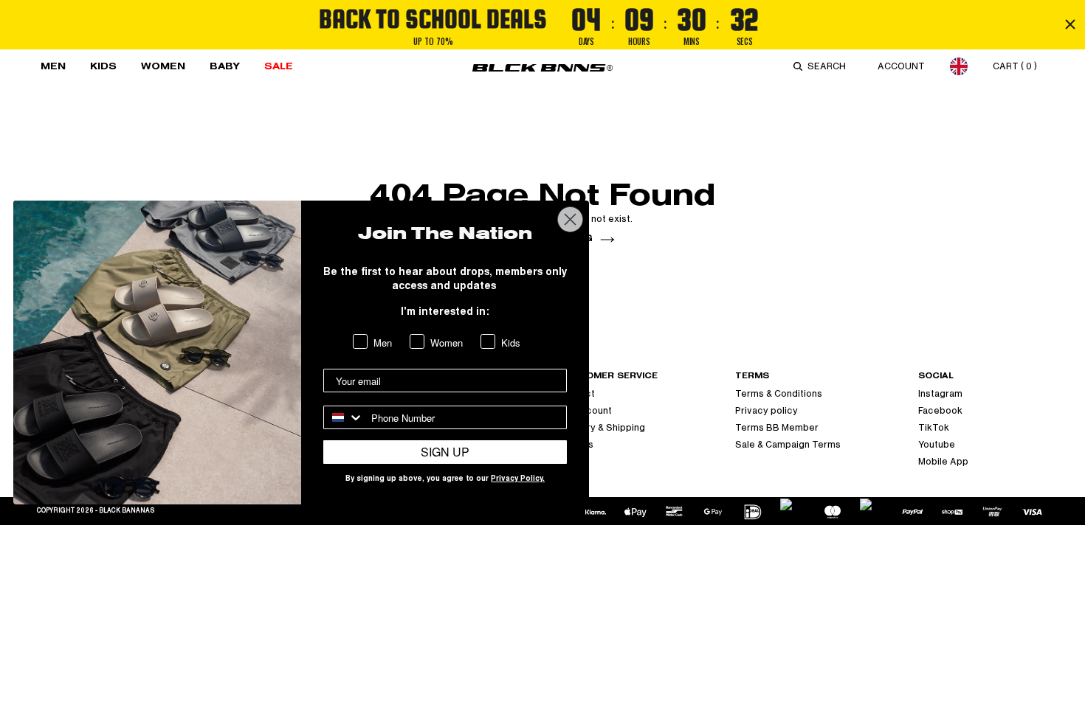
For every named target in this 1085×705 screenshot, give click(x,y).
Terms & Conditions (778, 394)
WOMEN (163, 66)
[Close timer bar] (1070, 24)
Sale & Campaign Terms (788, 445)
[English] (959, 66)
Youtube (936, 445)
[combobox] (829, 66)
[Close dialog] (570, 219)
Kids (103, 66)
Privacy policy (766, 411)
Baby (225, 66)
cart (1015, 66)
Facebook (940, 411)
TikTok (933, 428)
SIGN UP (445, 451)
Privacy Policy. (518, 479)
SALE (278, 66)
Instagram (940, 394)
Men (53, 66)
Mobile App (943, 461)
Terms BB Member (777, 428)
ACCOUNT (901, 66)
